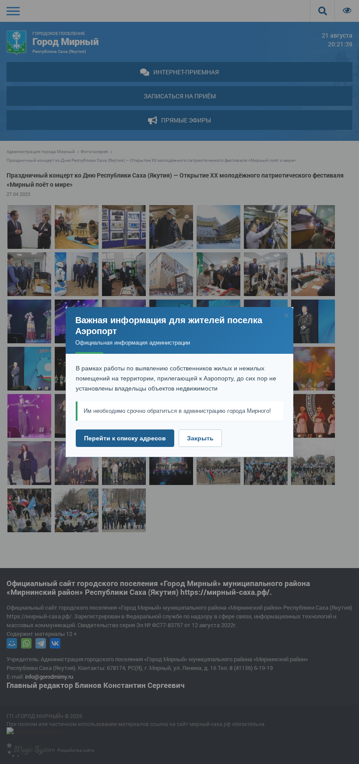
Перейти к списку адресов (125, 438)
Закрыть (200, 438)
